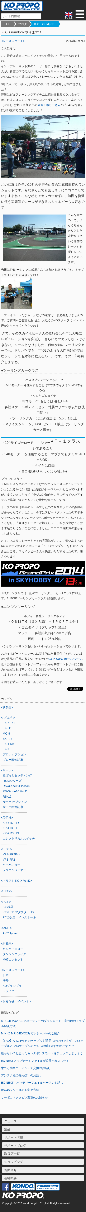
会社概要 (10, 1178)
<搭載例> (7, 943)
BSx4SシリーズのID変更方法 (20, 1090)
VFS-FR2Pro (11, 854)
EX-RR (7, 738)
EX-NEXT (9, 723)
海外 (6, 980)
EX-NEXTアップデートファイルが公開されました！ (35, 1060)
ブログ (22, 24)
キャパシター (11, 864)
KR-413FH (10, 828)
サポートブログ (15, 1145)
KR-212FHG (11, 833)
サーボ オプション (15, 801)
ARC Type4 (10, 933)
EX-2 (6, 749)
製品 (7, 1129)
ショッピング (13, 1162)
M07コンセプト (13, 959)
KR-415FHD (11, 822)
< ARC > (6, 928)
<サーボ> (7, 770)
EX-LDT (8, 728)
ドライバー (10, 991)
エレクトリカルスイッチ (19, 838)
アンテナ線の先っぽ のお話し (21, 1075)
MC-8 (6, 733)
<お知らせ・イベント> (16, 1001)
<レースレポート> (13, 41)
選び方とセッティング (17, 775)
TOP (7, 24)
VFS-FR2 (9, 859)
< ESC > (6, 849)
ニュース (10, 1121)
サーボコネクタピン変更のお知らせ (24, 1097)
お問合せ (10, 1170)
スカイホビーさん (49, 105)
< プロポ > (8, 717)
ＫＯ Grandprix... (45, 24)
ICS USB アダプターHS (18, 912)
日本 (6, 975)
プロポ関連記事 (13, 759)
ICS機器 (8, 907)
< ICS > (6, 901)
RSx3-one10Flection (16, 786)
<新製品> (7, 707)
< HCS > (6, 891)
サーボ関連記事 (13, 807)
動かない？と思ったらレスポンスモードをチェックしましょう (42, 1053)
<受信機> (7, 817)
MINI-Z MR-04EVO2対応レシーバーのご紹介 (30, 1033)
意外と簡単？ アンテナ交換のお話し (26, 1068)
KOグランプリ (12, 985)
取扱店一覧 (12, 1153)
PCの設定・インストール (19, 917)
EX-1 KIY (9, 744)
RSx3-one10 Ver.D (15, 791)
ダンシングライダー (16, 954)
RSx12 (7, 796)
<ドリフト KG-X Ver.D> (16, 880)
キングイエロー (13, 949)
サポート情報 (13, 1137)
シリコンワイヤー (14, 870)
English (68, 18)
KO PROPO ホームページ (65, 658)
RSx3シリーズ (12, 780)
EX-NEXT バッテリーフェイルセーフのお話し (32, 1082)
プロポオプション (14, 754)
